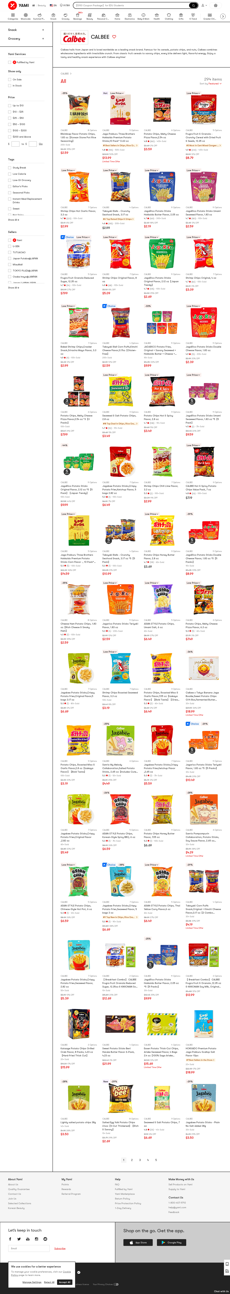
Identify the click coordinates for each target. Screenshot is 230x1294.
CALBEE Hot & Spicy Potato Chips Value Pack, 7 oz (201, 488)
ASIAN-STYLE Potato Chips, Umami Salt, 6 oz (159, 625)
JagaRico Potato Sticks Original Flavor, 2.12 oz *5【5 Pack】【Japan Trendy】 (77, 489)
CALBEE (65, 73)
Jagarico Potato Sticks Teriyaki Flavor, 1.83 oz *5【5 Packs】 (204, 766)
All (33, 5)
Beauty (42, 5)
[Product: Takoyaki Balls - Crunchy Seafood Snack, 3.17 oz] (120, 187)
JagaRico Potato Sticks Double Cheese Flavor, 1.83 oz (203, 348)
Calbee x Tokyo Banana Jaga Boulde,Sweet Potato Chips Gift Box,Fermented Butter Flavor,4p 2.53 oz (202, 696)
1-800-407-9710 (177, 1202)
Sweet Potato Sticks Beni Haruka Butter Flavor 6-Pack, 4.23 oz (118, 1052)
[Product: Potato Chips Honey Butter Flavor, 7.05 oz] (162, 809)
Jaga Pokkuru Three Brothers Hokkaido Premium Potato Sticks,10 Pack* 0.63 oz (118, 137)
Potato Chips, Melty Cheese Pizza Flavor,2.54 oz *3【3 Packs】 (76, 419)
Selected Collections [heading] (19, 1203)
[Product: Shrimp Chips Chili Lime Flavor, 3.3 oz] (162, 462)
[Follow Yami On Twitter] (19, 1239)
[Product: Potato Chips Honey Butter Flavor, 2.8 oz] (162, 530)
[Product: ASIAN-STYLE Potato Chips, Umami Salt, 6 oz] (162, 599)
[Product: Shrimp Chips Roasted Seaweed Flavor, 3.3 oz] (120, 668)
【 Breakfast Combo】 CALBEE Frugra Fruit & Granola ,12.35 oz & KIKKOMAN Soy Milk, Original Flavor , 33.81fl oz (203, 983)
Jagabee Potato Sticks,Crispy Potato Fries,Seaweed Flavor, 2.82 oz (78, 983)
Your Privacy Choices (103, 1284)
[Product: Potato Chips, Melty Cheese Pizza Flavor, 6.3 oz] (204, 599)
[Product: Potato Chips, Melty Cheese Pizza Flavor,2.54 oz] (162, 109)
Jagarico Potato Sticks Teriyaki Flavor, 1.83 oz (120, 625)
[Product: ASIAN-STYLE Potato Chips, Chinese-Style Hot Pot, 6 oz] (79, 881)
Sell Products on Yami (180, 1184)
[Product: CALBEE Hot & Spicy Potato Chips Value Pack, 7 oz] (204, 462)
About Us (13, 1184)
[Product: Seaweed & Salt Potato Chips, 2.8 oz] (120, 391)
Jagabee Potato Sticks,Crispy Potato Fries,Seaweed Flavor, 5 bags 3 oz (119, 909)
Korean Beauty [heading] (16, 1208)
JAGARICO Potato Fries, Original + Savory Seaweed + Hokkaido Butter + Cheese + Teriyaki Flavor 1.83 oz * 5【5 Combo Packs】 (160, 350)
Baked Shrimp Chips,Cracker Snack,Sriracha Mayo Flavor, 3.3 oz (78, 350)
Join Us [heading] (12, 1198)
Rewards (66, 1189)
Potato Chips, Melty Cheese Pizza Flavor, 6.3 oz (202, 625)
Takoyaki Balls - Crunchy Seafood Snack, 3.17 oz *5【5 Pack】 (118, 558)
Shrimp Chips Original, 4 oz (201, 277)
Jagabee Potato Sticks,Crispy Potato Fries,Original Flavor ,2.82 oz (78, 837)
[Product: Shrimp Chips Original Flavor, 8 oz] (120, 253)
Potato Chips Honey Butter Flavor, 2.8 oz (159, 556)
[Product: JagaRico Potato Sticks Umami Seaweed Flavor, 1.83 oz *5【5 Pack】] (204, 391)
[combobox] (211, 84)
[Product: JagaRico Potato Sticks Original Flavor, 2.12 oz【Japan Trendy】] (162, 253)
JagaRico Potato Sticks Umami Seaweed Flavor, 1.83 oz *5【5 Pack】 (203, 419)
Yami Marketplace (125, 1194)
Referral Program (71, 1194)
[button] (65, 5)
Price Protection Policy (128, 1203)
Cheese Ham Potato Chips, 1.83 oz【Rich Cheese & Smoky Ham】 (78, 627)
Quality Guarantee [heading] (19, 1189)
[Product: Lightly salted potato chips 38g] (79, 1098)
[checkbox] (26, 62)
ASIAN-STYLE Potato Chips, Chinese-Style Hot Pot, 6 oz (76, 907)
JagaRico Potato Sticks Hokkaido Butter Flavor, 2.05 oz (161, 213)
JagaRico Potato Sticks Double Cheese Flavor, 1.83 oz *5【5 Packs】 (203, 558)
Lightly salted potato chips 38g (78, 1122)
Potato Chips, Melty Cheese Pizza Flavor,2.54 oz (160, 136)
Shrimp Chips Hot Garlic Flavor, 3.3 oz (78, 213)
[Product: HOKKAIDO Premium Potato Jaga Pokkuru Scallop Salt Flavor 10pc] (204, 1024)
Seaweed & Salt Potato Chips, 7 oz (162, 1124)
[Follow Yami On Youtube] (28, 1239)
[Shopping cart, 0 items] (215, 5)
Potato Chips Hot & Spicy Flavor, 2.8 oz (158, 417)
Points (65, 1184)
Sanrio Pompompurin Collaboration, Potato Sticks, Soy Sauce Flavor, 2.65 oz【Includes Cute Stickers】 (202, 837)
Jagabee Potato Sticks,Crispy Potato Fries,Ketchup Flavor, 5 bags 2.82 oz (119, 489)
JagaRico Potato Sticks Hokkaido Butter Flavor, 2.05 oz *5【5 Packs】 (161, 983)
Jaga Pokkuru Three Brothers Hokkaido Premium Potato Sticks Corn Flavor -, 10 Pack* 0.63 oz (77, 558)
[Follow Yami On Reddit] (45, 1239)
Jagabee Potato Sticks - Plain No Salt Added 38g (203, 1124)
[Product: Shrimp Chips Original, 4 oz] (204, 253)
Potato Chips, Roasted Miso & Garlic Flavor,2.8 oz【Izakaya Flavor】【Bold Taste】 (78, 768)
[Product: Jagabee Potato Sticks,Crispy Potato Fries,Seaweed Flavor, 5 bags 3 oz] (120, 881)
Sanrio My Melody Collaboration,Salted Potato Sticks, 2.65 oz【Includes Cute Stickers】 (119, 768)
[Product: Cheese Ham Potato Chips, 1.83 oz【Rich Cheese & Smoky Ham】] (79, 599)
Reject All (49, 1282)
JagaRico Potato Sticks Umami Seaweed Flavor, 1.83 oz (203, 213)
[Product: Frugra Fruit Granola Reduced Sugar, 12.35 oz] (79, 253)
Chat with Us (221, 1291)
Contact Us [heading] (14, 1194)
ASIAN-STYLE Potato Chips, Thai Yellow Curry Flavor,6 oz (162, 907)
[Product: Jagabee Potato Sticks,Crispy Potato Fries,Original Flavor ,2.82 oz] (79, 809)
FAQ (117, 1184)
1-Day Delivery (123, 1208)
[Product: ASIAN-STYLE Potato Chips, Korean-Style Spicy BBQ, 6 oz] (120, 809)
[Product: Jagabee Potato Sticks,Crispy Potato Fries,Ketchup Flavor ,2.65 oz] (162, 740)
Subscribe (59, 1248)
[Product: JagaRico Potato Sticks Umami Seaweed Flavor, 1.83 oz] (204, 187)
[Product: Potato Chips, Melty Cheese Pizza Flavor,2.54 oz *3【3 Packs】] (79, 391)
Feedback (174, 1212)
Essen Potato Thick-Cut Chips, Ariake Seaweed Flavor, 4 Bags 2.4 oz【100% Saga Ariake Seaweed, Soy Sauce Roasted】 (161, 1052)
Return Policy (122, 1198)
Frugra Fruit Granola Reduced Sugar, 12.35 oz (77, 279)
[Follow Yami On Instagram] (37, 1239)
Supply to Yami (177, 1189)
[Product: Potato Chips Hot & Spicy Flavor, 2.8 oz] (162, 391)
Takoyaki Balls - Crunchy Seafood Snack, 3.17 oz (116, 213)
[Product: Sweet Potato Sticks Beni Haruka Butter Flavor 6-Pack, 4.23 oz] (120, 1024)
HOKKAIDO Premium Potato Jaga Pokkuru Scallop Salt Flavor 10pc (201, 1052)
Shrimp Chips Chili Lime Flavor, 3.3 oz (161, 488)
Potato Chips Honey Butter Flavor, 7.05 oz (159, 835)
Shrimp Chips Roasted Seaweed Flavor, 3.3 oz (120, 694)
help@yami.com (177, 1207)
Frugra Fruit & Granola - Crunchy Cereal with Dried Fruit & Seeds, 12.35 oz (203, 137)
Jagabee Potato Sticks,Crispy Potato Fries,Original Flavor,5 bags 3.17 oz (78, 696)
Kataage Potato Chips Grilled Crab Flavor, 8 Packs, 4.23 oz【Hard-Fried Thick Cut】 (77, 1052)
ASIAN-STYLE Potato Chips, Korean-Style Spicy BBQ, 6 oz (118, 835)
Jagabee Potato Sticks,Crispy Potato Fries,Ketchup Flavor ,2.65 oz (161, 768)
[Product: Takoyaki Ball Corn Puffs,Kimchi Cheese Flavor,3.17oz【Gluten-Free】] (120, 322)
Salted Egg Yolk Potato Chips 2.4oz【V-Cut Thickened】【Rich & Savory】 (120, 1126)
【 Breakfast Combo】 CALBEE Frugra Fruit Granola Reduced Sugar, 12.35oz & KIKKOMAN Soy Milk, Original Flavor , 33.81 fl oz (119, 983)
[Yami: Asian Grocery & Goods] (18, 5)
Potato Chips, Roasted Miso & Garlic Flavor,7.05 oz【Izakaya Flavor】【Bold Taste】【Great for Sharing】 (161, 696)
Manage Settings (32, 1282)
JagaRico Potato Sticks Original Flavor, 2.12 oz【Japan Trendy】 (161, 281)
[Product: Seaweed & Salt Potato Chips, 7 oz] (162, 1098)
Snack (12, 30)
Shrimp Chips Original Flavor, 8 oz (119, 279)
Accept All (64, 1282)
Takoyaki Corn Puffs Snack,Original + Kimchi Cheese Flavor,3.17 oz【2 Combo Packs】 (203, 909)
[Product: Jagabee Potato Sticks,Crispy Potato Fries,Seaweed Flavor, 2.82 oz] (79, 955)
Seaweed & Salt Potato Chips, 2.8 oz (119, 417)
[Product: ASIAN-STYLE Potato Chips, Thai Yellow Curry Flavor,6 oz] (162, 881)
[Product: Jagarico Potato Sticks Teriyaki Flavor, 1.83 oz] (120, 599)
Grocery (14, 38)
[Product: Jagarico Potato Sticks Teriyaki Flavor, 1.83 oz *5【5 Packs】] (204, 740)
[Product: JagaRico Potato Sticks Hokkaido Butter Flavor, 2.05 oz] (162, 187)
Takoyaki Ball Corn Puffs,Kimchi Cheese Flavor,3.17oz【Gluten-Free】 (120, 350)
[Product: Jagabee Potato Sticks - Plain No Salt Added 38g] (204, 1098)
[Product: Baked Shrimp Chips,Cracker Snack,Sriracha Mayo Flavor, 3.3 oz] (79, 322)
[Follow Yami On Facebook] (10, 1239)
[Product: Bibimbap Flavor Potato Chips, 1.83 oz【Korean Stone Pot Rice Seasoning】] (79, 109)
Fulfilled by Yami (124, 1189)
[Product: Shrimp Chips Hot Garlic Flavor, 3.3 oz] (79, 187)
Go (41, 143)
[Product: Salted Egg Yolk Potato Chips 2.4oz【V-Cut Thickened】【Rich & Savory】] (120, 1098)
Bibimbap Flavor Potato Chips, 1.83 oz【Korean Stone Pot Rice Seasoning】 (78, 137)
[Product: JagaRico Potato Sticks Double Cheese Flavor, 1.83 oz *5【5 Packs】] (204, 530)
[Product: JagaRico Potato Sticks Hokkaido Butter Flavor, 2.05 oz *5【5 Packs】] (162, 955)
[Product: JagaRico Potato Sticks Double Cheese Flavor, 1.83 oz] (204, 322)
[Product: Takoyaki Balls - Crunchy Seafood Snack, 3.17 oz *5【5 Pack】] (120, 530)
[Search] (193, 5)
